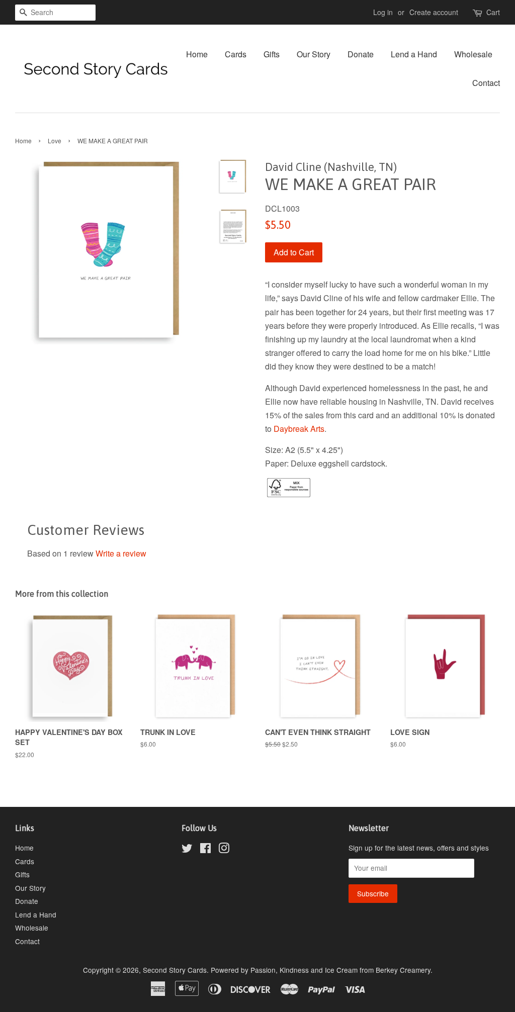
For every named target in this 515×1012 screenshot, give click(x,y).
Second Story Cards (175, 970)
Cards (235, 54)
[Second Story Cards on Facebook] (205, 850)
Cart (493, 12)
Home (197, 54)
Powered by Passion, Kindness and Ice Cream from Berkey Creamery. (322, 970)
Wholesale (473, 54)
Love (54, 140)
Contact (486, 82)
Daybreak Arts (299, 428)
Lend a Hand (414, 54)
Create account (433, 12)
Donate (361, 54)
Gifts (272, 54)
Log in (383, 12)
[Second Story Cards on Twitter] (187, 850)
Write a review (121, 553)
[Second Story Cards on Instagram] (223, 850)
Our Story (313, 54)
